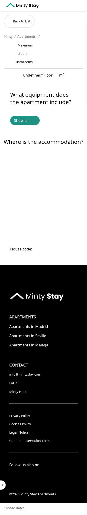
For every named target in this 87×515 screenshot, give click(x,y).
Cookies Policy (20, 424)
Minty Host (17, 391)
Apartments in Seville (27, 335)
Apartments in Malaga (28, 345)
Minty (8, 36)
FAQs (13, 383)
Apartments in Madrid (28, 326)
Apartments (27, 36)
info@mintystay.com (25, 374)
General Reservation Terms (30, 440)
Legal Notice (19, 432)
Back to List (21, 21)
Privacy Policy (19, 415)
